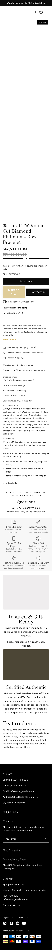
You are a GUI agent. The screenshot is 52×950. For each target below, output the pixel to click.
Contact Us (38, 292)
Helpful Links (10, 812)
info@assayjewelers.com (15, 899)
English (6, 918)
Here (16, 483)
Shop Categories (11, 850)
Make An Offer (13, 292)
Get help (9, 549)
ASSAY (7, 773)
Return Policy (9, 438)
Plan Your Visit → (11, 905)
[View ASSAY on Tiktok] (11, 923)
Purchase (26, 281)
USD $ (21, 918)
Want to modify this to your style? (18, 365)
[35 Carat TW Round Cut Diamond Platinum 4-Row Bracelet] (9, 212)
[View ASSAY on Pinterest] (18, 923)
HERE (11, 865)
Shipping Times (10, 377)
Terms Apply (43, 532)
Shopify (26, 931)
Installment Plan (10, 405)
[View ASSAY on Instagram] (5, 923)
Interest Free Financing (15, 307)
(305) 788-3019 (10, 895)
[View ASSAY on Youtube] (24, 923)
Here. (12, 434)
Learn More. (40, 568)
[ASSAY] (15, 12)
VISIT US (8, 879)
